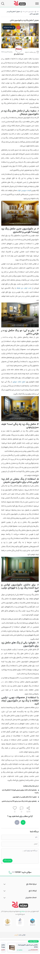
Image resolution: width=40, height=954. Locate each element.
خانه (38, 12)
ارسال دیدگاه (7, 860)
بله (23, 822)
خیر (17, 822)
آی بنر (16, 935)
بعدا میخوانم (8, 27)
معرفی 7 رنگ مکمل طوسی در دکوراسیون (25, 797)
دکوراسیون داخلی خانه (28, 12)
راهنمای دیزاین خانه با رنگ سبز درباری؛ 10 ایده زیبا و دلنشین (19, 801)
